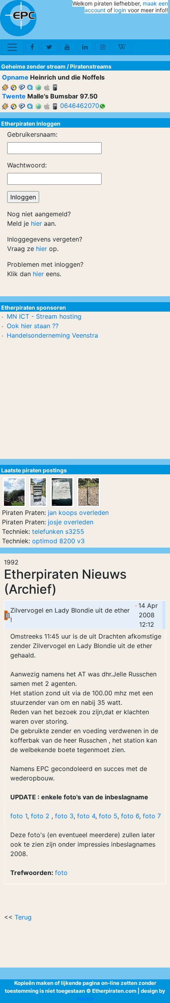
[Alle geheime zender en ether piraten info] (18, 18)
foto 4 (86, 816)
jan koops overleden (78, 512)
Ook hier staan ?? (33, 326)
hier (36, 223)
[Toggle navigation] (12, 47)
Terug (23, 917)
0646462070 (79, 106)
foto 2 (40, 816)
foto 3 (63, 816)
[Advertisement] (122, 27)
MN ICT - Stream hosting (44, 316)
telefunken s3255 (58, 531)
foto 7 (151, 816)
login (120, 10)
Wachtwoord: (27, 165)
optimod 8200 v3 (58, 541)
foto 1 (18, 816)
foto (61, 873)
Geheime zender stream (33, 66)
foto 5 (108, 816)
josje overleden (70, 522)
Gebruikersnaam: (32, 134)
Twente (14, 96)
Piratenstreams (90, 66)
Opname (15, 77)
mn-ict (85, 999)
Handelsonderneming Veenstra (52, 335)
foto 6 (130, 816)
